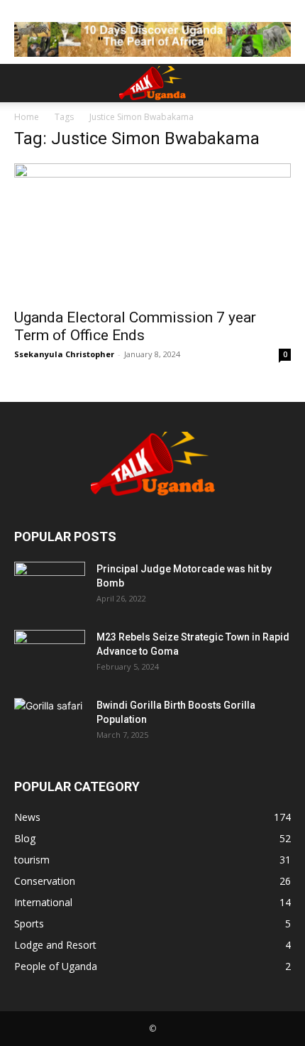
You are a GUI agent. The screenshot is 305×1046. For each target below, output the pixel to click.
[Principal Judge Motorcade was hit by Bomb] (49, 586)
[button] (24, 83)
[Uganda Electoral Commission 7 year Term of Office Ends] (152, 231)
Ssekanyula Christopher (64, 354)
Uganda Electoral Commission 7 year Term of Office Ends (135, 326)
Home (26, 117)
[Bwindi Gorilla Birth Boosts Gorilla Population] (49, 723)
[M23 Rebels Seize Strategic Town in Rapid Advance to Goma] (49, 655)
